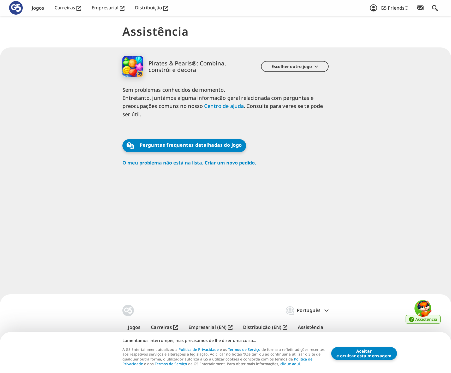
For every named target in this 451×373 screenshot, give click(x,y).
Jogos (38, 8)
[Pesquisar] (435, 7)
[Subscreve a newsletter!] (420, 7)
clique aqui (290, 364)
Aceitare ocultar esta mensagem (364, 353)
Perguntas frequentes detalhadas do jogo (190, 145)
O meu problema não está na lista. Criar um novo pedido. (189, 163)
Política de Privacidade (199, 349)
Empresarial (106, 7)
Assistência (310, 327)
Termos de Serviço (244, 349)
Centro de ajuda (224, 105)
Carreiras (65, 7)
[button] (295, 66)
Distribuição (149, 7)
